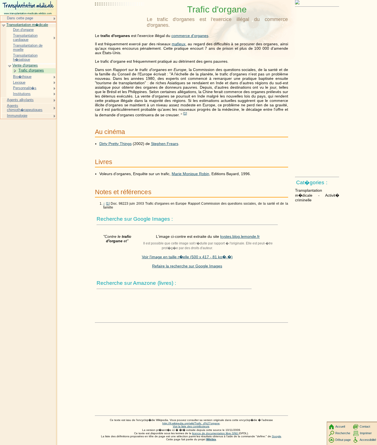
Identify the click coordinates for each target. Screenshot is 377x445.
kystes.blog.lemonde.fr (240, 236)
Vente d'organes (25, 65)
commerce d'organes (189, 35)
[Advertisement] (120, 18)
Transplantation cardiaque (25, 37)
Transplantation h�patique (25, 57)
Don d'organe (23, 30)
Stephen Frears (164, 143)
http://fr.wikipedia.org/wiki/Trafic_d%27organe (191, 423)
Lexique (19, 82)
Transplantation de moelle (28, 47)
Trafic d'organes (31, 70)
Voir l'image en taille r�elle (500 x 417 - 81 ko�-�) (187, 257)
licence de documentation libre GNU (215, 433)
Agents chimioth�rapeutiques (25, 108)
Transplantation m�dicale (27, 25)
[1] (108, 204)
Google (276, 436)
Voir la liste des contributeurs (191, 426)
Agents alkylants (20, 100)
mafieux (178, 44)
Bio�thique (22, 77)
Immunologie (17, 116)
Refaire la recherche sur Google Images (187, 266)
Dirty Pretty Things (115, 143)
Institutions (22, 94)
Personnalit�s (24, 88)
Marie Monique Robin (190, 174)
